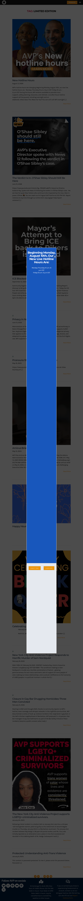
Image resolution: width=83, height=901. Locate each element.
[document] (41, 450)
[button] (55, 257)
